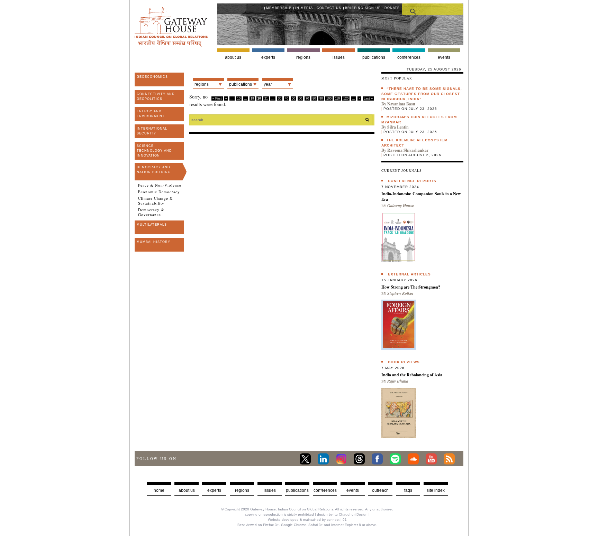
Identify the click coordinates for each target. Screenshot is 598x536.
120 (345, 98)
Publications (373, 57)
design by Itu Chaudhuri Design (342, 514)
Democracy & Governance (151, 212)
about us (187, 490)
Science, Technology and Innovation (154, 150)
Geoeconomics (152, 76)
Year (268, 84)
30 (279, 98)
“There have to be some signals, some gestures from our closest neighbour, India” (421, 94)
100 (329, 98)
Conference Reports (412, 181)
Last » (368, 98)
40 (286, 98)
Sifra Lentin (398, 127)
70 (307, 98)
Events (444, 57)
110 (337, 98)
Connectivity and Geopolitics (156, 96)
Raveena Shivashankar (407, 150)
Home (159, 490)
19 (252, 98)
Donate (392, 8)
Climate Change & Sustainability (155, 201)
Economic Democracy (159, 191)
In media (304, 8)
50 (293, 98)
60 (300, 98)
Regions (303, 57)
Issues (339, 57)
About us (233, 57)
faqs (408, 490)
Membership (278, 8)
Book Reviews (404, 362)
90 (321, 98)
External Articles (409, 274)
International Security (152, 131)
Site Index (436, 490)
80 (314, 98)
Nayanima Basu (401, 104)
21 (266, 98)
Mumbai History (153, 242)
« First (217, 98)
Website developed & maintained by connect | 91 (307, 519)
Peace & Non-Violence (159, 185)
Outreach (380, 490)
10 (239, 98)
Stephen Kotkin (400, 293)
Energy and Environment (151, 114)
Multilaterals (152, 224)
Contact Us (329, 8)
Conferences (408, 57)
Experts (268, 57)
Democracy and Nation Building (154, 170)
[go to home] (171, 44)
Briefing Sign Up (363, 8)
